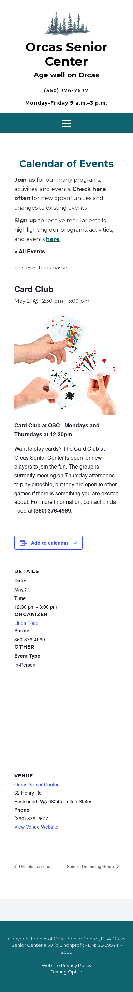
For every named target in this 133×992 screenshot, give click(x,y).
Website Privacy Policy (66, 965)
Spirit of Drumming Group (91, 866)
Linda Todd (26, 622)
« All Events (29, 251)
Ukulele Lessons (34, 866)
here (53, 239)
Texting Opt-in (66, 972)
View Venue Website (36, 826)
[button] (66, 123)
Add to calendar (49, 542)
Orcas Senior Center (66, 54)
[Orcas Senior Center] (66, 22)
